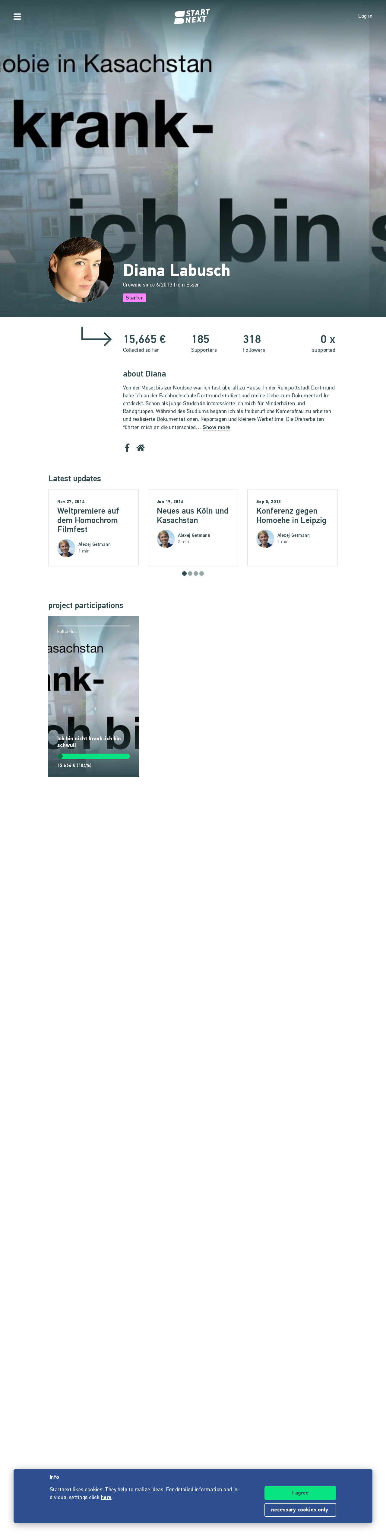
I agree (300, 1493)
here (106, 1498)
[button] (184, 573)
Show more (216, 428)
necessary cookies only (300, 1510)
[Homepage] (193, 16)
